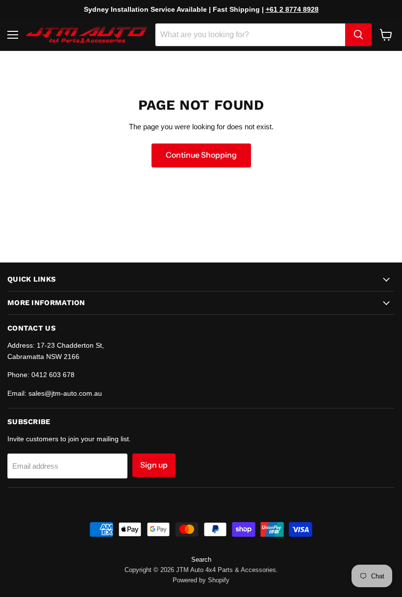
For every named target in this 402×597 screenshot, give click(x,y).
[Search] (358, 35)
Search (201, 559)
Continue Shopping (201, 155)
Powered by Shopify (201, 580)
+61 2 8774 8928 (292, 9)
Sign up (154, 465)
